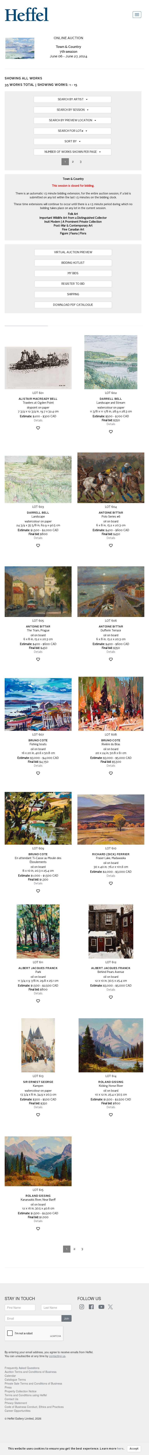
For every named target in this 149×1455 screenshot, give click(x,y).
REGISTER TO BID (73, 284)
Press (8, 1387)
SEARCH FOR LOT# (72, 131)
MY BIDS (73, 273)
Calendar (10, 1376)
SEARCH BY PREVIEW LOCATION (71, 120)
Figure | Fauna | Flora (73, 233)
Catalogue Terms (15, 1379)
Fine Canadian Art (73, 229)
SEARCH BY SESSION (72, 110)
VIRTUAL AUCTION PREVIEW (73, 252)
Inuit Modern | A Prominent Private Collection (73, 222)
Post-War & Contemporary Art (73, 225)
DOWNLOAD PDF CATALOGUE (73, 305)
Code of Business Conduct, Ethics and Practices (34, 1407)
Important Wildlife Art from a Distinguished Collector (73, 218)
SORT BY (72, 141)
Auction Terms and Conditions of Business (30, 1372)
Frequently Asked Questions (22, 1368)
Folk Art (73, 214)
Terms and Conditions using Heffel (26, 1395)
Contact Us (11, 1399)
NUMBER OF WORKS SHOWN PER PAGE (72, 152)
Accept (134, 1448)
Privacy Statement (16, 1403)
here (120, 1448)
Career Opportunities (17, 1411)
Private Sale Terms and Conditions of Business (33, 1383)
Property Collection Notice (20, 1391)
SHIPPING (73, 294)
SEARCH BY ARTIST (72, 99)
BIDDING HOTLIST (73, 263)
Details (38, 420)
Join (66, 1318)
